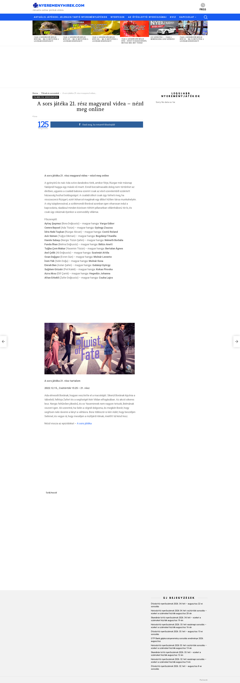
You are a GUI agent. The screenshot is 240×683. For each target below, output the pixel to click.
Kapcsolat (186, 17)
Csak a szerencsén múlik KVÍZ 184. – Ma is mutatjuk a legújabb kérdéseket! (46, 39)
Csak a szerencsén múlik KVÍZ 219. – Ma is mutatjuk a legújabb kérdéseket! (75, 39)
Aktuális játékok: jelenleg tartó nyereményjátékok (70, 17)
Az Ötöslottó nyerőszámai (147, 17)
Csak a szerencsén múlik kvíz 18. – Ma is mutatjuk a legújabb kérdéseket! (192, 39)
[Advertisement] (115, 66)
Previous (33, 33)
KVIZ (173, 17)
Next (206, 33)
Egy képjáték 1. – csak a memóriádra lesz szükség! (163, 38)
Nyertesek (118, 17)
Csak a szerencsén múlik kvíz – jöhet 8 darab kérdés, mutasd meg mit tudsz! (134, 41)
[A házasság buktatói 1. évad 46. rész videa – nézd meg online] (3, 341)
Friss (203, 9)
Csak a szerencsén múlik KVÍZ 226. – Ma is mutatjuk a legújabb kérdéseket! (105, 39)
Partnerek (204, 680)
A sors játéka (84, 423)
